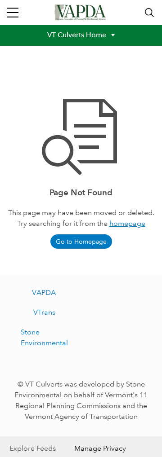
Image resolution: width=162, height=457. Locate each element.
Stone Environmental (44, 337)
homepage (127, 223)
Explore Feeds (32, 448)
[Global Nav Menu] (12, 12)
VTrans (44, 312)
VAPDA (44, 292)
